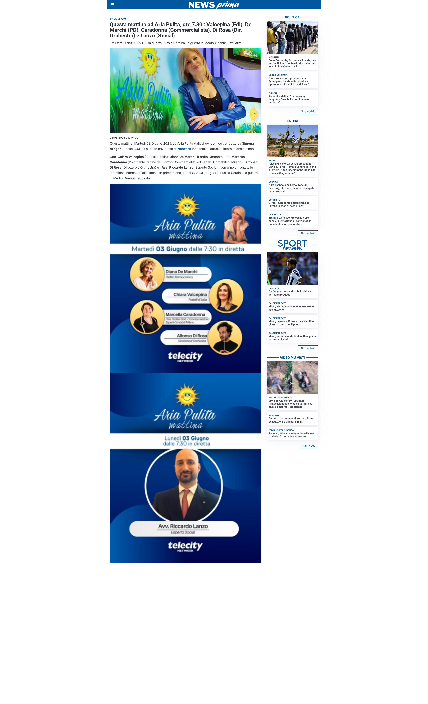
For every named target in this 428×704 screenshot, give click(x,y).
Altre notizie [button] (307, 111)
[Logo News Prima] (214, 5)
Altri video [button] (309, 445)
